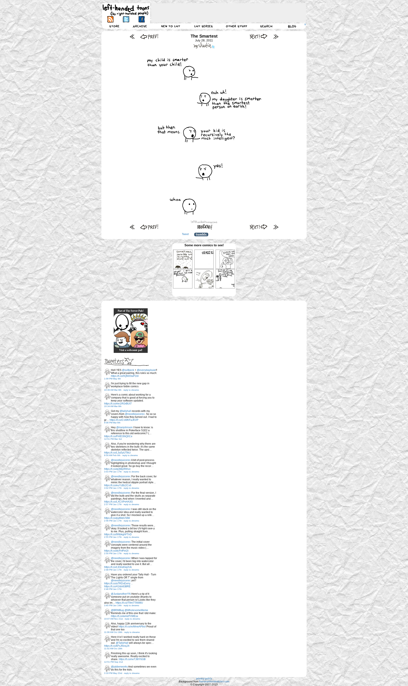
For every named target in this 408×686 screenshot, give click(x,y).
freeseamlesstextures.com (214, 681)
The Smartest (204, 36)
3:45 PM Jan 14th (113, 605)
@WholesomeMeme (136, 610)
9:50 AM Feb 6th (112, 455)
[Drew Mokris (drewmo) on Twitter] (107, 372)
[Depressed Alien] (122, 322)
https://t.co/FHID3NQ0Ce (118, 436)
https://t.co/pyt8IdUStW (117, 518)
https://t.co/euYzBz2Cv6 (117, 485)
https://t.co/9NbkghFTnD (118, 534)
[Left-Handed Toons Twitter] (126, 19)
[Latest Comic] (275, 36)
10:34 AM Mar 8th (113, 406)
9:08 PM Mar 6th (112, 422)
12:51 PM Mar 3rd (113, 439)
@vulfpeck (128, 370)
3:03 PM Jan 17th (113, 471)
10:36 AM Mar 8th (113, 390)
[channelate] (122, 339)
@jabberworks (119, 666)
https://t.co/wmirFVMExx (124, 616)
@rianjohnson (124, 427)
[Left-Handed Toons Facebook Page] (141, 19)
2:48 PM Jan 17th (113, 570)
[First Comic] (132, 36)
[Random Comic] (204, 227)
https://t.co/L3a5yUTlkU (117, 452)
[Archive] (139, 26)
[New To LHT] (170, 26)
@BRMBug (117, 610)
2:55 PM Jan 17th (113, 537)
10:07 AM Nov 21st (113, 619)
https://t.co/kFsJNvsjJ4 (116, 645)
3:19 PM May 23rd (113, 673)
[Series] (203, 26)
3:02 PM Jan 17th (113, 488)
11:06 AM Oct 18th (113, 632)
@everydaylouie (146, 370)
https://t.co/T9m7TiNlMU (129, 602)
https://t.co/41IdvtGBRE (117, 586)
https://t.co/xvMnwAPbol (132, 626)
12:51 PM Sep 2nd (113, 662)
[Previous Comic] (149, 36)
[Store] (114, 26)
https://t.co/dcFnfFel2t (116, 550)
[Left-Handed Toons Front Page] (126, 10)
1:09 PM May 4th (112, 379)
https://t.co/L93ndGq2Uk (118, 567)
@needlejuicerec (135, 414)
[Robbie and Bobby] (139, 322)
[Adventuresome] (139, 339)
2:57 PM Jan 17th (113, 504)
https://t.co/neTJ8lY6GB (132, 659)
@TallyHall (122, 642)
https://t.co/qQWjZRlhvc (117, 469)
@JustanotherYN (121, 593)
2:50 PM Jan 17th (113, 553)
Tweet (185, 234)
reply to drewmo (131, 390)
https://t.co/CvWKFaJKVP (124, 419)
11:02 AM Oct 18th (113, 648)
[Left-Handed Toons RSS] (110, 19)
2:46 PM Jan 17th (113, 589)
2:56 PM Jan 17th (113, 521)
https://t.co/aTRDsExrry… (118, 583)
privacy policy (204, 678)
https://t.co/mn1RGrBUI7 (118, 403)
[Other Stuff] (236, 26)
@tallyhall (125, 411)
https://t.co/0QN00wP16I (125, 376)
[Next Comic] (259, 36)
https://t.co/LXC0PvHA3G (118, 501)
